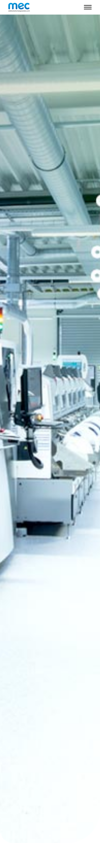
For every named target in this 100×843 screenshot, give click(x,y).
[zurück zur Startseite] (19, 7)
